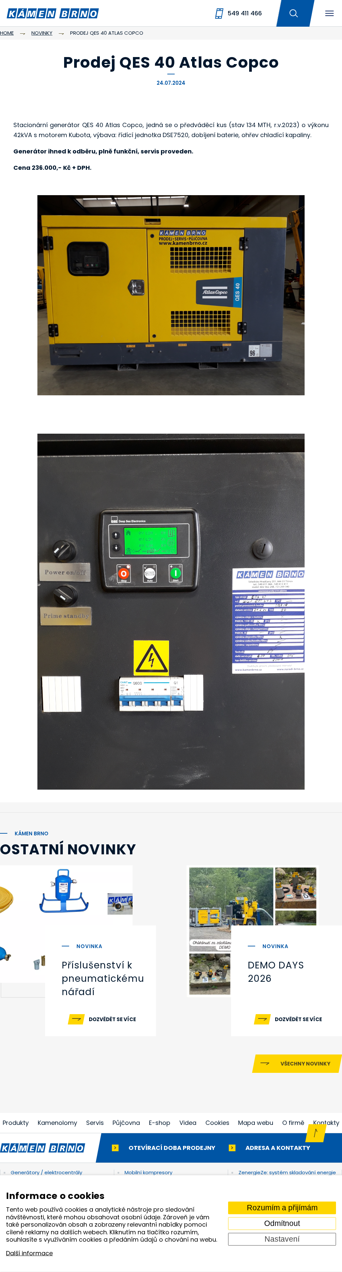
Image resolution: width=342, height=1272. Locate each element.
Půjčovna (126, 1123)
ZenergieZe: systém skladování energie (287, 1172)
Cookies (217, 1123)
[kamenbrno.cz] (49, 1148)
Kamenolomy (57, 1123)
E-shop (159, 1123)
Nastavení (282, 1239)
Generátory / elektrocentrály (46, 1172)
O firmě (293, 1123)
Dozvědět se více (112, 1019)
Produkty (16, 1123)
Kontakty (326, 1123)
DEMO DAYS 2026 (276, 972)
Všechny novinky (305, 1063)
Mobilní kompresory (148, 1172)
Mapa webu (255, 1123)
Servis (95, 1123)
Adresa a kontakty (277, 1148)
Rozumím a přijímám (282, 1208)
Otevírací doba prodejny (172, 1148)
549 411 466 (244, 13)
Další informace (29, 1253)
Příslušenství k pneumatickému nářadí (103, 978)
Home (7, 32)
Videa (187, 1123)
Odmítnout (282, 1223)
